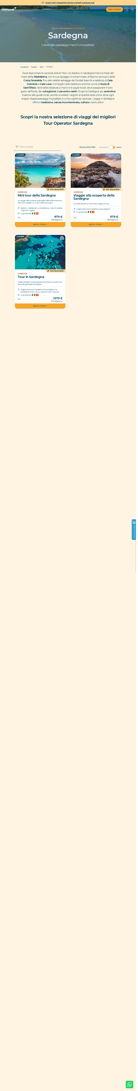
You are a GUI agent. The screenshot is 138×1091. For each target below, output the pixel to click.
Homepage (24, 67)
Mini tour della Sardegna (37, 195)
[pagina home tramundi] (8, 9)
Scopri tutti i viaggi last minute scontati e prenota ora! (69, 3)
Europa (34, 67)
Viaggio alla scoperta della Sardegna (94, 197)
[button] (126, 9)
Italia (41, 67)
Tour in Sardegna (31, 277)
